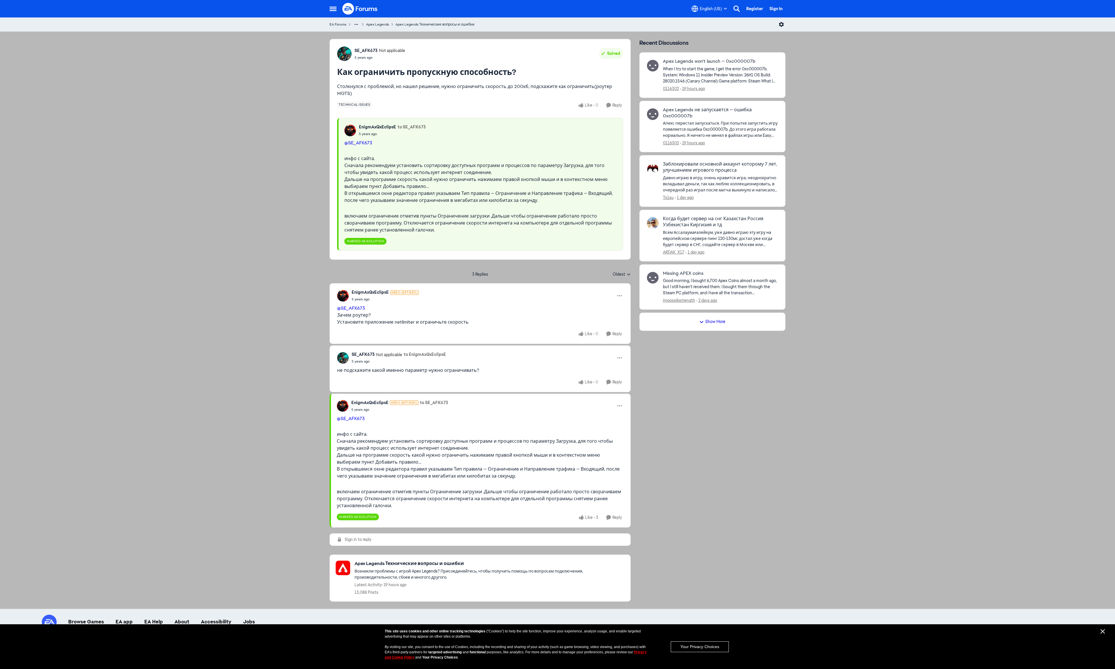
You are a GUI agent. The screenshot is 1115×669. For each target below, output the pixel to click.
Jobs (249, 621)
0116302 (671, 88)
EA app (124, 621)
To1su (668, 197)
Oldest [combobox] (622, 274)
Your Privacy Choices (699, 646)
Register (754, 8)
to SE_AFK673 (412, 127)
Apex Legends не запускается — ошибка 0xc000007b (707, 113)
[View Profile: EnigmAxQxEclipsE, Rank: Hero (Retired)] (343, 296)
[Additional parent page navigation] (356, 24)
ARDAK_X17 (673, 252)
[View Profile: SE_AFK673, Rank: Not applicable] (344, 53)
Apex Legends (377, 24)
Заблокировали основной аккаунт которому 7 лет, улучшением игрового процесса (720, 167)
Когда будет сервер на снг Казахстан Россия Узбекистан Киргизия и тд (713, 222)
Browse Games (86, 621)
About (182, 621)
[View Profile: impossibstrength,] (653, 278)
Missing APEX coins (683, 273)
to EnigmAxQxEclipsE (425, 354)
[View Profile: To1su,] (653, 168)
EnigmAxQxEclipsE (377, 127)
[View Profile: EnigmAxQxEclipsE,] (350, 130)
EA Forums (338, 24)
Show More (715, 321)
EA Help (153, 621)
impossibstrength (679, 300)
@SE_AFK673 (358, 143)
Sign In (776, 8)
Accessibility (216, 621)
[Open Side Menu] (333, 8)
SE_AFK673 (366, 50)
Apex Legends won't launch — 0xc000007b (709, 61)
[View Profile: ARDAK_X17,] (653, 223)
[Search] (736, 8)
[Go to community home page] (360, 9)
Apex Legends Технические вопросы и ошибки (434, 24)
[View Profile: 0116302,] (653, 65)
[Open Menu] (781, 24)
